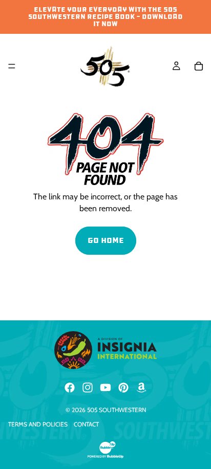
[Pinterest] (123, 387)
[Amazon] (141, 387)
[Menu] (12, 66)
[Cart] (198, 66)
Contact (86, 424)
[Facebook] (70, 387)
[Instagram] (87, 387)
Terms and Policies (38, 424)
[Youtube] (105, 387)
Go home (106, 240)
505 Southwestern (116, 410)
